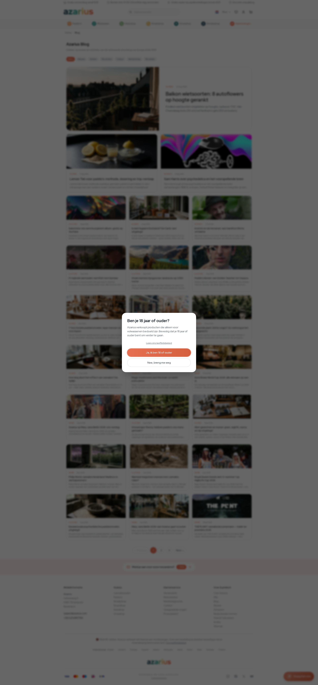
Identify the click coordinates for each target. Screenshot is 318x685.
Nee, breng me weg (159, 362)
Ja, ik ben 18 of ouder (159, 352)
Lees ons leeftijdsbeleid (159, 343)
